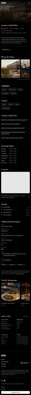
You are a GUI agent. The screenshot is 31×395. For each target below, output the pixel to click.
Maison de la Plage (6, 325)
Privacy (3, 389)
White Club (19, 321)
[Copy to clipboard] (29, 197)
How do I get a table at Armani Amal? (12, 138)
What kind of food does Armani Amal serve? (14, 120)
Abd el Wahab (4, 337)
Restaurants (4, 335)
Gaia (2, 338)
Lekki (18, 327)
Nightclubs (20, 319)
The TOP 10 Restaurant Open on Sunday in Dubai (23, 338)
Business (3, 364)
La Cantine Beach (5, 328)
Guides (19, 335)
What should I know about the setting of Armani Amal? (13, 133)
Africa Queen (4, 327)
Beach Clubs (4, 319)
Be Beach (3, 321)
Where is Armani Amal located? (10, 124)
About (3, 359)
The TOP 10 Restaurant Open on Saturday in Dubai (22, 337)
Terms (3, 387)
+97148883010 (7, 260)
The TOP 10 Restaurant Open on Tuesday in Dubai (22, 344)
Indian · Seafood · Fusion (17, 28)
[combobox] (25, 363)
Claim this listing (20, 273)
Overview (25, 316)
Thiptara (3, 342)
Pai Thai (3, 343)
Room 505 (3, 340)
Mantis (18, 323)
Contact (3, 366)
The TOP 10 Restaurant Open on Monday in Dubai (23, 340)
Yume (18, 325)
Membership (4, 361)
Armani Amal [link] (10, 6)
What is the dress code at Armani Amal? (13, 128)
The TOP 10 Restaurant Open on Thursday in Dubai (22, 342)
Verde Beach (4, 323)
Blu (17, 328)
